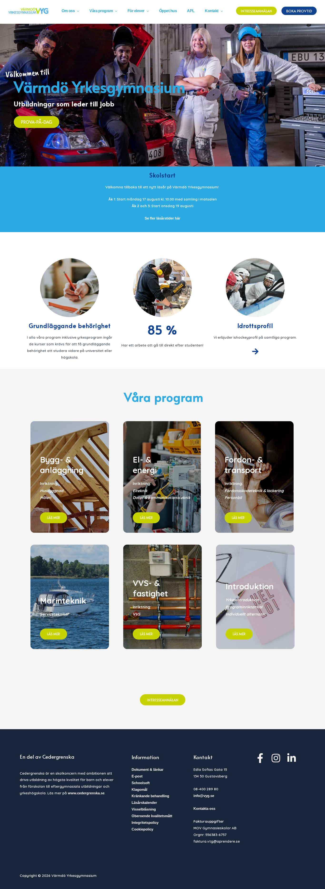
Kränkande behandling (150, 796)
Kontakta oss (204, 808)
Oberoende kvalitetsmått (152, 816)
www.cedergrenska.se (86, 793)
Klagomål (139, 789)
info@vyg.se (203, 796)
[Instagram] (276, 758)
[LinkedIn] (291, 758)
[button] (77, 11)
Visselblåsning (144, 809)
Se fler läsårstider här (162, 218)
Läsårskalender (144, 803)
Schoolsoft (141, 783)
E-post (137, 776)
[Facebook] (260, 758)
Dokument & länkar (147, 769)
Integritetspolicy (145, 823)
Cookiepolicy (142, 829)
